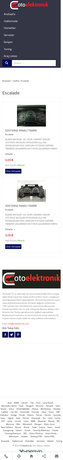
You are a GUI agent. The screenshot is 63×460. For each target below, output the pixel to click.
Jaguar (11, 418)
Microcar (10, 424)
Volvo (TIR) (49, 436)
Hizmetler (10, 28)
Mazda (51, 421)
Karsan (26, 418)
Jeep (18, 418)
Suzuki (27, 430)
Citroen (24, 402)
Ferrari (39, 415)
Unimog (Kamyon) (13, 433)
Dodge (14, 415)
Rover (27, 427)
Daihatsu (4, 415)
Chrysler (35, 411)
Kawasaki (36, 418)
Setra (49, 427)
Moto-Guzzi (49, 424)
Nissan (18, 427)
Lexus (9, 421)
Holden (24, 436)
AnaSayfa (9, 14)
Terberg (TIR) (36, 436)
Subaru (19, 430)
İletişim (8, 42)
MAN (33, 421)
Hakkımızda (11, 21)
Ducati (22, 415)
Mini (18, 424)
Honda (48, 415)
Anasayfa (6, 80)
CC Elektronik (26, 445)
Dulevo (30, 415)
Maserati (42, 421)
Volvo (11, 408)
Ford (38, 402)
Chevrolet (24, 411)
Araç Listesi (10, 56)
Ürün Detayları (13, 171)
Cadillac (16, 80)
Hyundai (57, 415)
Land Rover (48, 402)
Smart (57, 427)
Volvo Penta (50, 433)
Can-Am (14, 411)
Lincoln (18, 421)
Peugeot (29, 405)
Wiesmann (14, 436)
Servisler (9, 35)
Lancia (57, 418)
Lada (50, 418)
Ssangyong (8, 430)
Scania (42, 427)
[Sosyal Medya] (44, 456)
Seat (58, 405)
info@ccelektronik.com (18, 323)
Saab (34, 427)
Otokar (35, 408)
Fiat (32, 402)
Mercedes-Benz (9, 405)
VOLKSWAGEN (22, 408)
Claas (44, 411)
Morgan (38, 424)
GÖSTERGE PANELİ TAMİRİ (21, 130)
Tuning (8, 49)
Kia (44, 418)
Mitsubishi (27, 424)
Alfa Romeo (46, 408)
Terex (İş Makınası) (41, 430)
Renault (49, 405)
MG (58, 421)
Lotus (26, 421)
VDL (25, 433)
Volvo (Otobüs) (36, 433)
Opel (21, 405)
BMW (16, 402)
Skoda (3, 408)
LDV (3, 421)
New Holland (7, 427)
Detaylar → (10, 153)
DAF (58, 411)
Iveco (3, 418)
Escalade (25, 80)
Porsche (40, 405)
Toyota (55, 430)
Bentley (57, 408)
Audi (10, 402)
